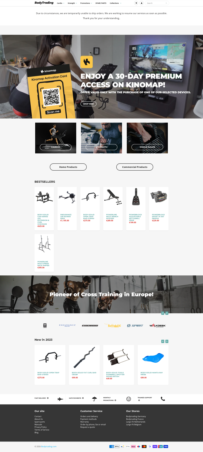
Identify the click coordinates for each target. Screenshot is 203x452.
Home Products (68, 167)
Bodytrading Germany (136, 416)
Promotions (85, 3)
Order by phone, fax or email (93, 424)
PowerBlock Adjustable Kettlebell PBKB (135, 217)
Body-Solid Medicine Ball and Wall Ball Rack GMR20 (153, 374)
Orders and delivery (89, 416)
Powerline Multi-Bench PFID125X (112, 216)
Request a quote (87, 427)
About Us (39, 419)
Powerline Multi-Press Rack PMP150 (43, 263)
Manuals (38, 424)
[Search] (166, 3)
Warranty (84, 421)
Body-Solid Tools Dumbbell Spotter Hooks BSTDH (81, 374)
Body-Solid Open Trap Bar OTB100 (88, 216)
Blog (36, 432)
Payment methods (88, 419)
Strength (71, 3)
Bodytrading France (135, 419)
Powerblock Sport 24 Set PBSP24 (158, 216)
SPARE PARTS (101, 3)
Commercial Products (134, 167)
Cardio (59, 3)
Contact (38, 416)
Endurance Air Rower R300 (65, 216)
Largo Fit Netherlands (135, 421)
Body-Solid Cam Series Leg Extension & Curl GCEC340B (43, 219)
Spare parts (40, 421)
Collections (114, 3)
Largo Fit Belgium (133, 424)
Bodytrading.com (49, 446)
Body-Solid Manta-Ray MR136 (117, 374)
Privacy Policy (41, 427)
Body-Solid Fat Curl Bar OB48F (50, 374)
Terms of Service (42, 429)
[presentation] (162, 313)
